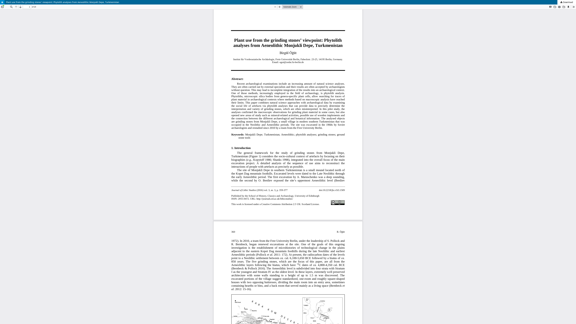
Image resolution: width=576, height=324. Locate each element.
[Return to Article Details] (2, 2)
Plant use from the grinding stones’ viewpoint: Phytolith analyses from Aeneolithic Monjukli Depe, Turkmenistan (62, 2)
